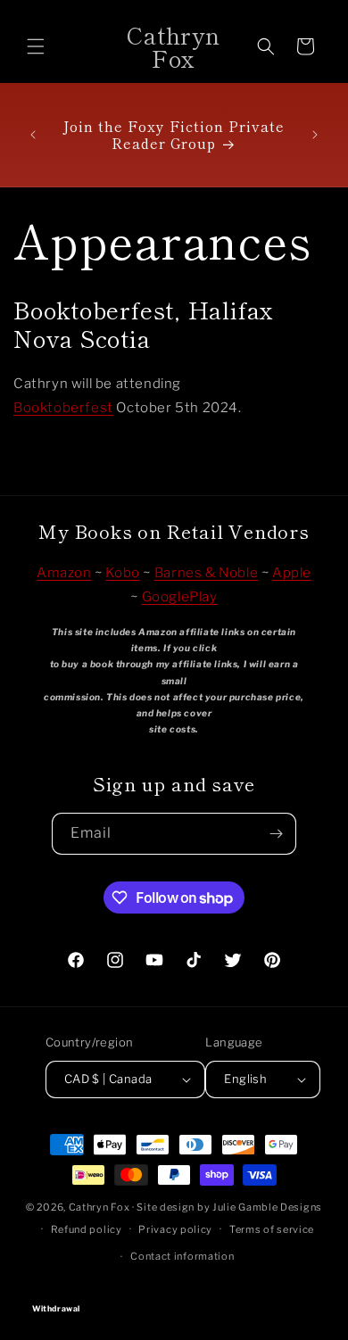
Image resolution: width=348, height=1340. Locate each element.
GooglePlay (180, 597)
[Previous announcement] (33, 134)
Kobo (122, 573)
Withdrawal (174, 1292)
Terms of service (271, 1229)
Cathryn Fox (99, 1207)
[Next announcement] (315, 134)
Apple (291, 573)
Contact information (182, 1256)
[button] (35, 46)
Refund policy (86, 1229)
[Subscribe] (275, 834)
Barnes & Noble (206, 573)
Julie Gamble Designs (267, 1207)
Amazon (64, 573)
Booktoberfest (63, 408)
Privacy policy (175, 1229)
